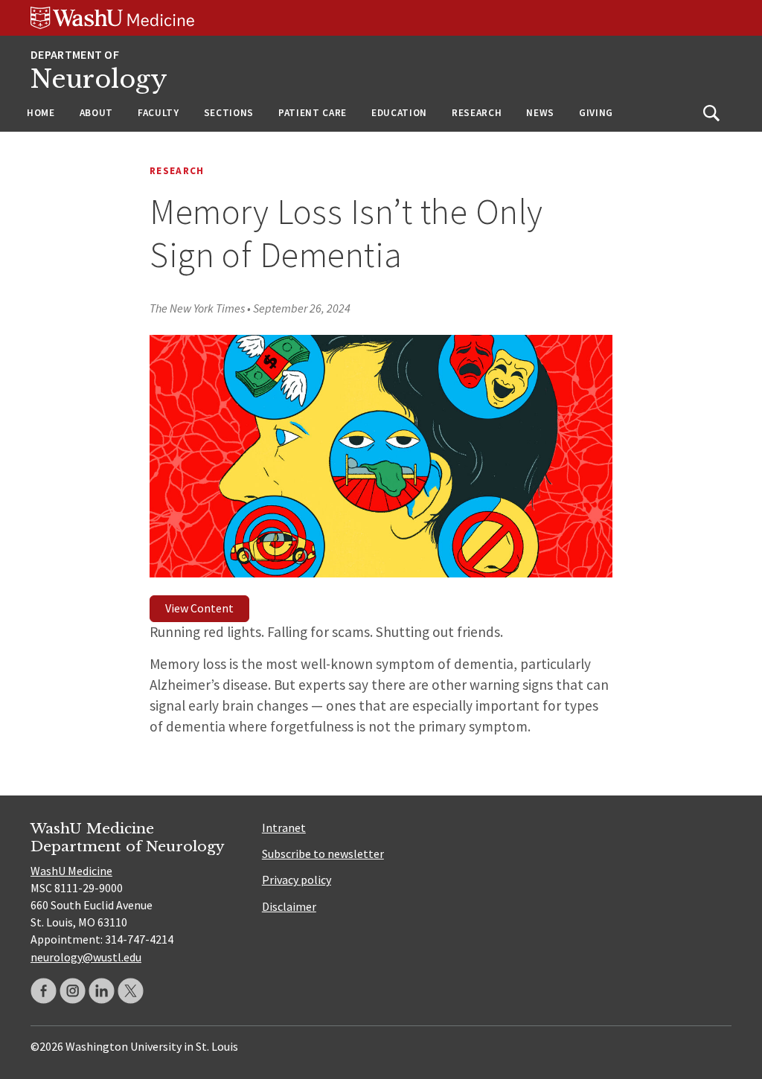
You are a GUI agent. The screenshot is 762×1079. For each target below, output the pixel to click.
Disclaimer (289, 906)
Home (41, 112)
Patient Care (312, 112)
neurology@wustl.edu (86, 957)
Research (477, 112)
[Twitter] (131, 991)
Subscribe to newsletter (323, 853)
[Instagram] (73, 991)
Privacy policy (296, 879)
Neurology (99, 79)
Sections (229, 112)
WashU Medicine (71, 870)
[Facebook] (44, 991)
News (540, 112)
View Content (199, 608)
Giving (596, 112)
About (96, 112)
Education (399, 112)
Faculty (158, 112)
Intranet (284, 827)
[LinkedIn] (102, 991)
